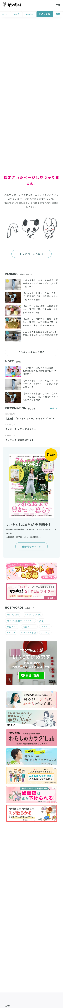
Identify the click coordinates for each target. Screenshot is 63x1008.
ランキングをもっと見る (32, 352)
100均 (16, 14)
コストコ (45, 626)
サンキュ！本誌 (28, 632)
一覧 (52, 408)
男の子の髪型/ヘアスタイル (20, 620)
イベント (11, 632)
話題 (58, 14)
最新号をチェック (31, 546)
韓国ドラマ (12, 626)
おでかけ (45, 632)
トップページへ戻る (31, 254)
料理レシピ (44, 13)
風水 (41, 620)
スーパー (29, 14)
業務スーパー (29, 626)
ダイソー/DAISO (33, 614)
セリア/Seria (13, 614)
